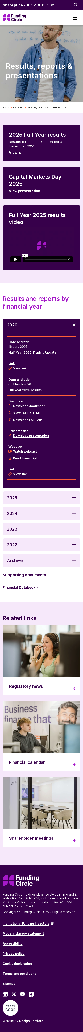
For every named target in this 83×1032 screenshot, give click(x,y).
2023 (12, 529)
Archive (15, 560)
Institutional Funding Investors (26, 923)
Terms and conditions (19, 974)
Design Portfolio (31, 1021)
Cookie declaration (17, 964)
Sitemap (9, 984)
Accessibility (13, 943)
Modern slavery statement (23, 933)
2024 (12, 513)
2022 (12, 544)
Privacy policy (14, 953)
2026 (12, 324)
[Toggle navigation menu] (75, 18)
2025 (12, 497)
